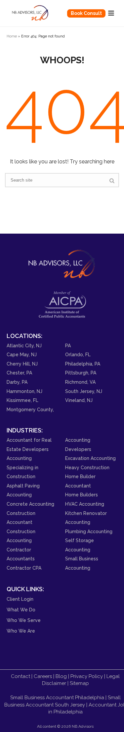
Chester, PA (19, 372)
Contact (20, 676)
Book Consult (86, 13)
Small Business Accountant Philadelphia (57, 698)
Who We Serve (24, 620)
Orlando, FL (78, 354)
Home (12, 36)
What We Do (21, 609)
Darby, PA (17, 382)
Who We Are (21, 631)
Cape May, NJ (22, 354)
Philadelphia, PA (82, 363)
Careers (43, 676)
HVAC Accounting (84, 504)
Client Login (20, 599)
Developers (78, 449)
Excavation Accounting (90, 458)
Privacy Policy (86, 676)
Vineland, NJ (79, 400)
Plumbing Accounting (88, 531)
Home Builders (81, 494)
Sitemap (79, 683)
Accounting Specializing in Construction (22, 467)
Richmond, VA (80, 382)
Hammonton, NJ (24, 391)
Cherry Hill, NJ (22, 363)
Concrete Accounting (30, 504)
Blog (61, 676)
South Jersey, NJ (83, 391)
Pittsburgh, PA (80, 372)
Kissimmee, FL (22, 400)
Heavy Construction (87, 467)
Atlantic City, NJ (24, 345)
